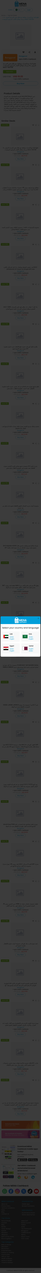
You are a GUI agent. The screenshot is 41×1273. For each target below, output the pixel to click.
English (12, 639)
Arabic (12, 637)
